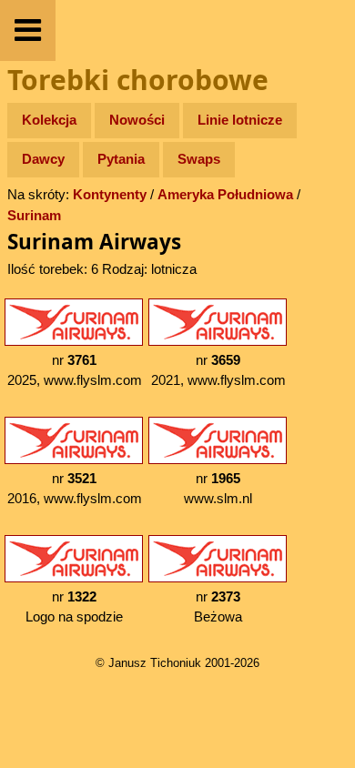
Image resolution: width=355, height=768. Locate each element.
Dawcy (43, 159)
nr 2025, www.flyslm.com (74, 370)
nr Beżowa (218, 607)
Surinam (34, 215)
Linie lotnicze (240, 119)
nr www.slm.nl (218, 488)
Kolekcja (49, 119)
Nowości (137, 119)
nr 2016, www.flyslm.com (74, 488)
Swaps (199, 159)
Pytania (121, 159)
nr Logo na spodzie (74, 607)
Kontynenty (110, 194)
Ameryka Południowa (225, 194)
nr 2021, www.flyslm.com (218, 370)
